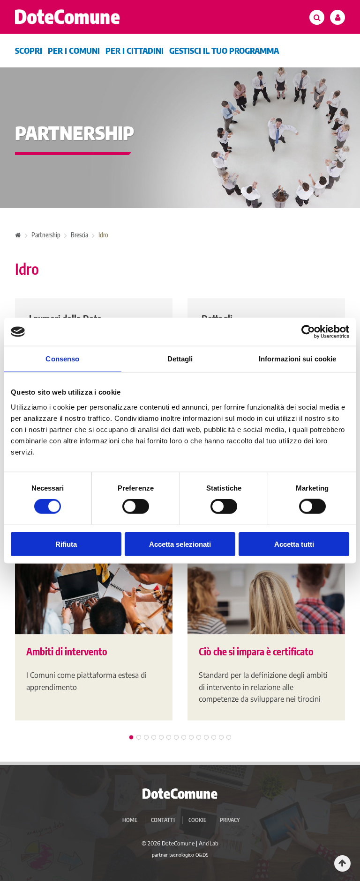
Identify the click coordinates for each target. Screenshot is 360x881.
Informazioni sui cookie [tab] (297, 359)
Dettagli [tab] (180, 359)
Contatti (163, 819)
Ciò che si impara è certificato (256, 652)
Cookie (197, 819)
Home (129, 819)
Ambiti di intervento (66, 652)
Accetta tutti (294, 544)
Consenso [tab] (62, 359)
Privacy (230, 819)
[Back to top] (342, 863)
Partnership (45, 235)
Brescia (79, 235)
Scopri (28, 50)
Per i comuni (74, 50)
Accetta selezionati (180, 544)
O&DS (202, 855)
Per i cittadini (134, 50)
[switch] (135, 506)
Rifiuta (66, 544)
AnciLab (208, 843)
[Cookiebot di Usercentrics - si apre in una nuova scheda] (308, 332)
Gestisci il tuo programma (224, 50)
